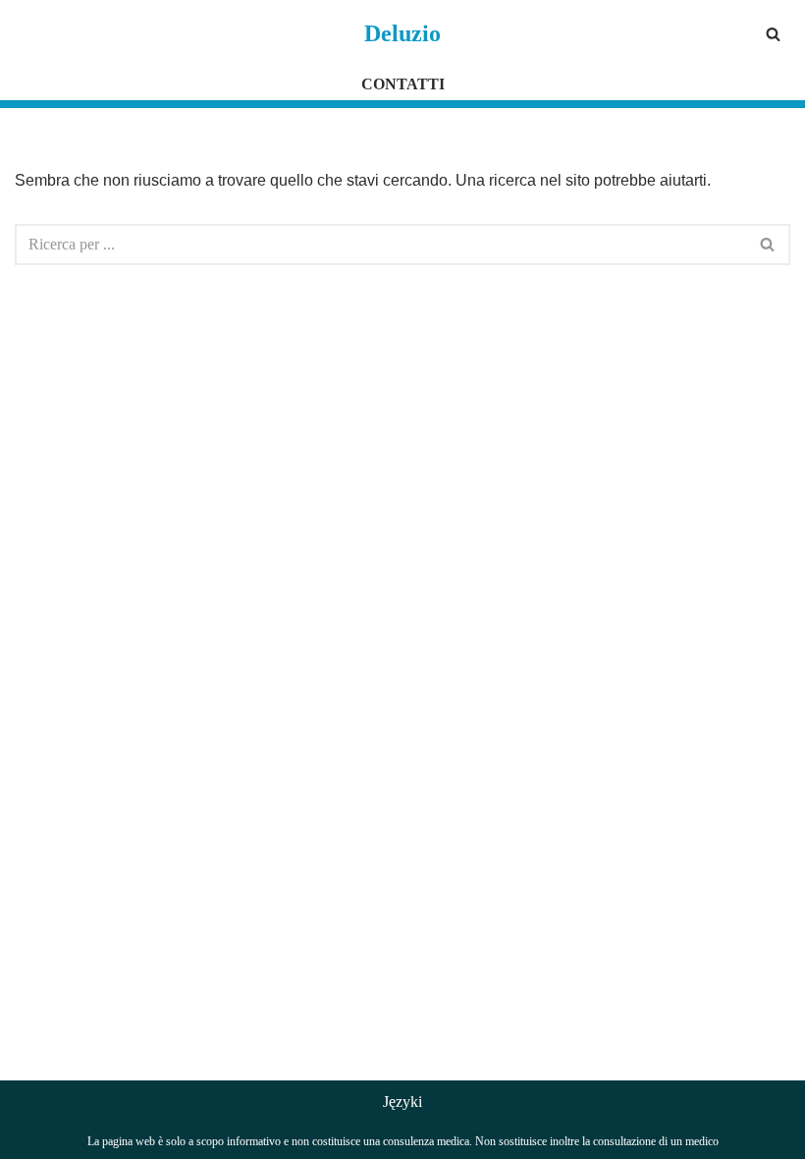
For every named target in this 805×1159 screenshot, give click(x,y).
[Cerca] (773, 34)
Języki (402, 1101)
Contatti (403, 84)
